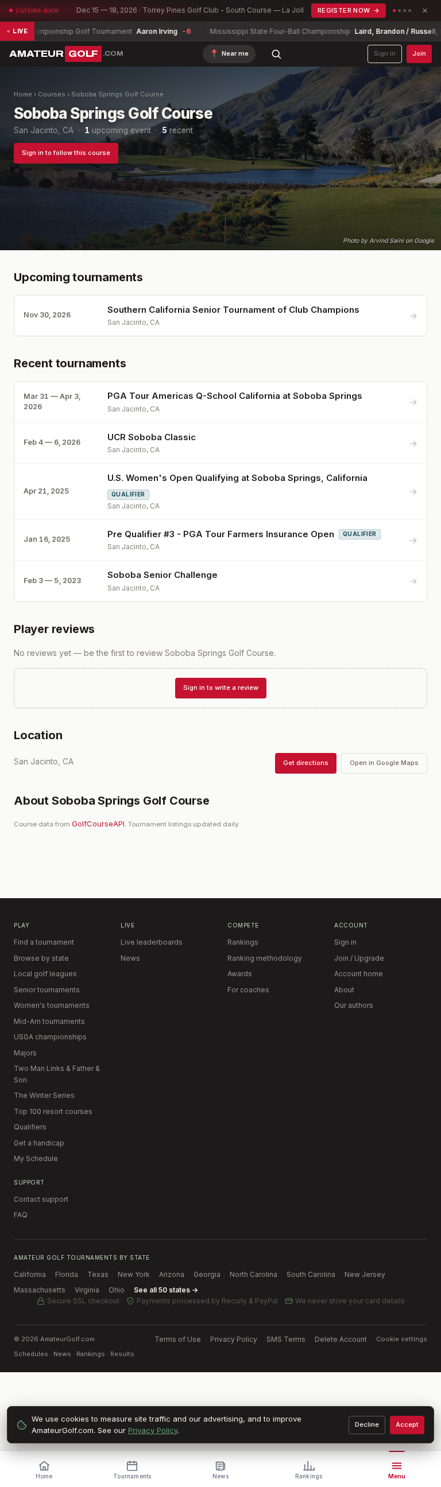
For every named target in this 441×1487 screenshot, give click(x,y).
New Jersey (365, 1274)
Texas (98, 1274)
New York (134, 1274)
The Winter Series (44, 1095)
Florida (66, 1274)
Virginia (87, 1290)
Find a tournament (44, 942)
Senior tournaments (47, 989)
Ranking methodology (264, 958)
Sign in (385, 53)
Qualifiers (30, 1127)
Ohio (117, 1290)
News (130, 958)
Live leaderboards (152, 942)
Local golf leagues (45, 973)
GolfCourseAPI (98, 823)
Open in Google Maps (384, 763)
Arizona (171, 1274)
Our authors (353, 1005)
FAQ (21, 1214)
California (30, 1274)
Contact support (41, 1199)
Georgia (207, 1274)
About (344, 989)
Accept (407, 1424)
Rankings (242, 942)
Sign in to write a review (220, 688)
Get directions (305, 763)
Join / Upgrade (359, 958)
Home (23, 94)
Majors (25, 1053)
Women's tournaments (52, 1005)
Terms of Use (177, 1339)
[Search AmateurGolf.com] (276, 53)
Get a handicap (39, 1143)
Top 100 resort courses (53, 1111)
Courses (51, 94)
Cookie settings (401, 1339)
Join (419, 53)
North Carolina (253, 1274)
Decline (367, 1424)
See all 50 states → (166, 1290)
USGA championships (50, 1036)
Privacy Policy (233, 1339)
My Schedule (36, 1158)
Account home (358, 973)
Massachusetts (39, 1290)
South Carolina (311, 1274)
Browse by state (41, 958)
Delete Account (341, 1339)
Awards (239, 973)
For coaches (248, 989)
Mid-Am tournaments (49, 1021)
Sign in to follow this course (66, 153)
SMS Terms (285, 1339)
